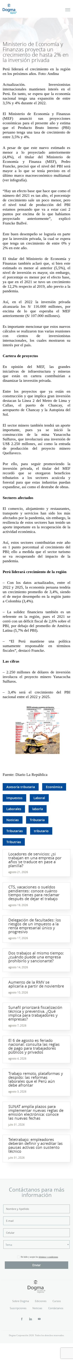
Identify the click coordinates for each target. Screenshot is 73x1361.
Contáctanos (55, 1308)
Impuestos (14, 798)
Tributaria (37, 820)
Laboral (39, 798)
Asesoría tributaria (20, 787)
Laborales (13, 809)
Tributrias (13, 842)
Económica (54, 787)
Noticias (12, 820)
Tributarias (14, 831)
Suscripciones (18, 1308)
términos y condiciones (48, 1257)
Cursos (56, 1301)
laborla (37, 809)
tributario (41, 831)
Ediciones (40, 1301)
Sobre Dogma (20, 1301)
